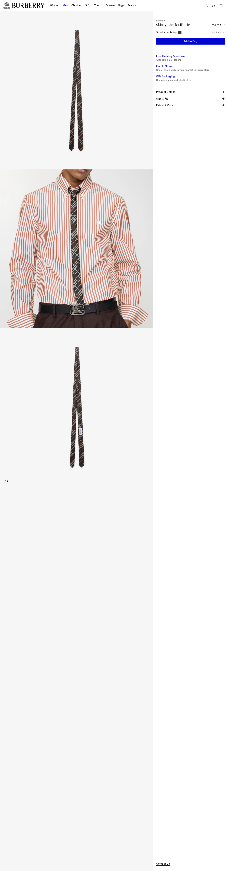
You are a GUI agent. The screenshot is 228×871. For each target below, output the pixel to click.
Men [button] (65, 5)
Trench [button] (98, 5)
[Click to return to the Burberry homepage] (28, 5)
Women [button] (54, 5)
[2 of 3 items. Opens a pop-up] (76, 248)
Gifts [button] (88, 5)
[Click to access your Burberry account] (214, 5)
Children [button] (76, 5)
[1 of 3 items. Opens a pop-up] (76, 90)
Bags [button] (121, 5)
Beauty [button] (131, 5)
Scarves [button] (110, 5)
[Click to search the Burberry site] (206, 5)
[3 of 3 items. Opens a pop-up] (76, 407)
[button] (190, 41)
